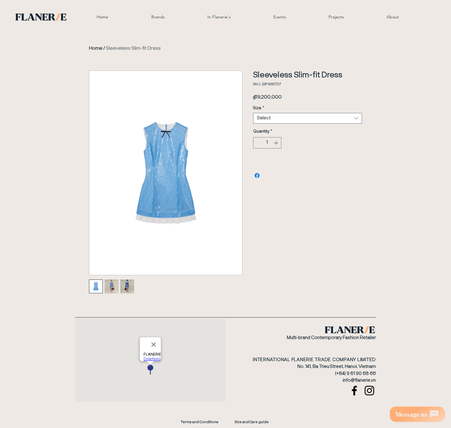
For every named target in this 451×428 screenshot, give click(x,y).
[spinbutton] (267, 142)
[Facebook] (354, 390)
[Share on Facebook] (257, 175)
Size (258, 108)
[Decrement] (258, 142)
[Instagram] (369, 390)
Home (95, 48)
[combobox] (307, 118)
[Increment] (276, 142)
